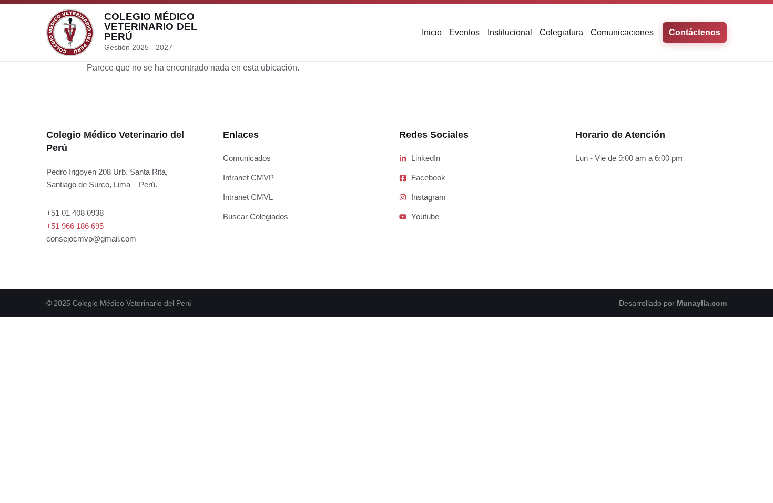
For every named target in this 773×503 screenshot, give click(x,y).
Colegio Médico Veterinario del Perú (150, 26)
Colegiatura (561, 32)
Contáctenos (694, 32)
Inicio (432, 32)
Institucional (509, 32)
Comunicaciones (622, 32)
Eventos (464, 32)
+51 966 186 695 (75, 226)
